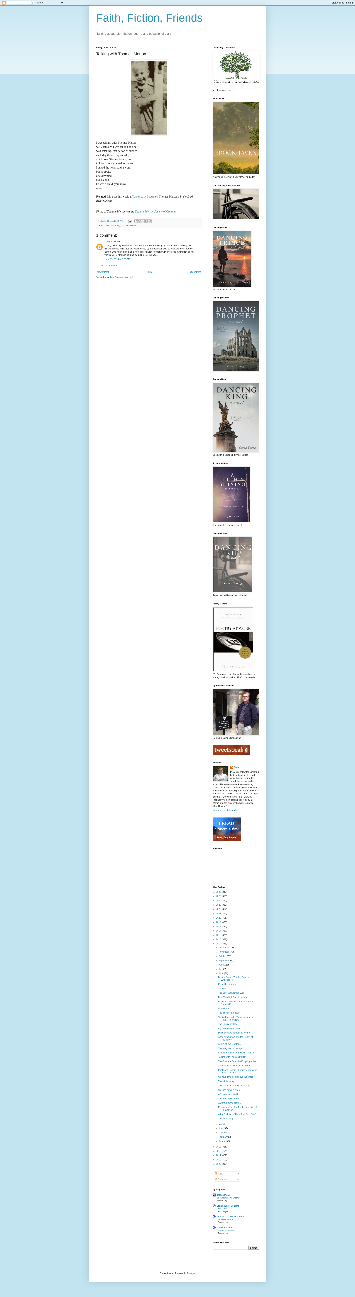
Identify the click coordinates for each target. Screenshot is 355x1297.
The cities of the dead (229, 1013)
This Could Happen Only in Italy (234, 1085)
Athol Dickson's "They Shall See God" (237, 1114)
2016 (219, 935)
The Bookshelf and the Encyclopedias (237, 1061)
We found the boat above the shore (235, 1077)
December (224, 947)
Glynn (237, 767)
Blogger (191, 1273)
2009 (219, 1164)
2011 (219, 1155)
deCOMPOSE (223, 1195)
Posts (220, 1173)
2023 (219, 905)
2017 (219, 930)
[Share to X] (143, 221)
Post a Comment (109, 265)
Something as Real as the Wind (234, 1065)
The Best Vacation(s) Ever (231, 993)
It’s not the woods (227, 984)
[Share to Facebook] (146, 221)
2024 (219, 900)
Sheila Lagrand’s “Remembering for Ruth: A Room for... (236, 1018)
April (221, 1128)
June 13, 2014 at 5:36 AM (117, 259)
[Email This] (136, 221)
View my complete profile (225, 810)
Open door (223, 1008)
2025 (219, 896)
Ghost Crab (222, 1209)
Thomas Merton (128, 225)
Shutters (222, 988)
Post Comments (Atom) (121, 277)
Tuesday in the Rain (225, 1230)
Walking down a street (229, 1090)
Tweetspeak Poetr (142, 196)
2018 (219, 926)
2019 (219, 922)
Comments (222, 1179)
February (223, 1137)
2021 (219, 913)
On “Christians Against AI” (228, 1198)
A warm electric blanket (229, 1103)
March (222, 1132)
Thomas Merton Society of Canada (155, 211)
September (224, 960)
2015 (219, 939)
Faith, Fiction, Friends (149, 18)
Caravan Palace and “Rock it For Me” (236, 1052)
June (221, 973)
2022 (219, 909)
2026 (219, 892)
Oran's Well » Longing (228, 1206)
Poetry (117, 225)
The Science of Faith (228, 1098)
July (221, 969)
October (223, 956)
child (107, 225)
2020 (219, 918)
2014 (219, 943)
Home (149, 272)
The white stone (226, 1081)
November (224, 952)
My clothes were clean (229, 1028)
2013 (219, 1146)
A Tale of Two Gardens (229, 1044)
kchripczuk (110, 241)
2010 (219, 1159)
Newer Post (103, 272)
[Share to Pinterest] (150, 221)
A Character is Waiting (229, 1094)
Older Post (195, 272)
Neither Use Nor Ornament (231, 1216)
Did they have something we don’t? (235, 1032)
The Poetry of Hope (228, 1024)
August (222, 964)
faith (112, 225)
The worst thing (226, 1118)
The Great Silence (225, 1219)
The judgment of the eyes (231, 1048)
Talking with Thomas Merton (232, 1057)
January (223, 1141)
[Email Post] (129, 221)
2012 (219, 1151)
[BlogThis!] (139, 221)
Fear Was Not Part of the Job (232, 997)
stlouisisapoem (225, 1227)
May (221, 1124)
